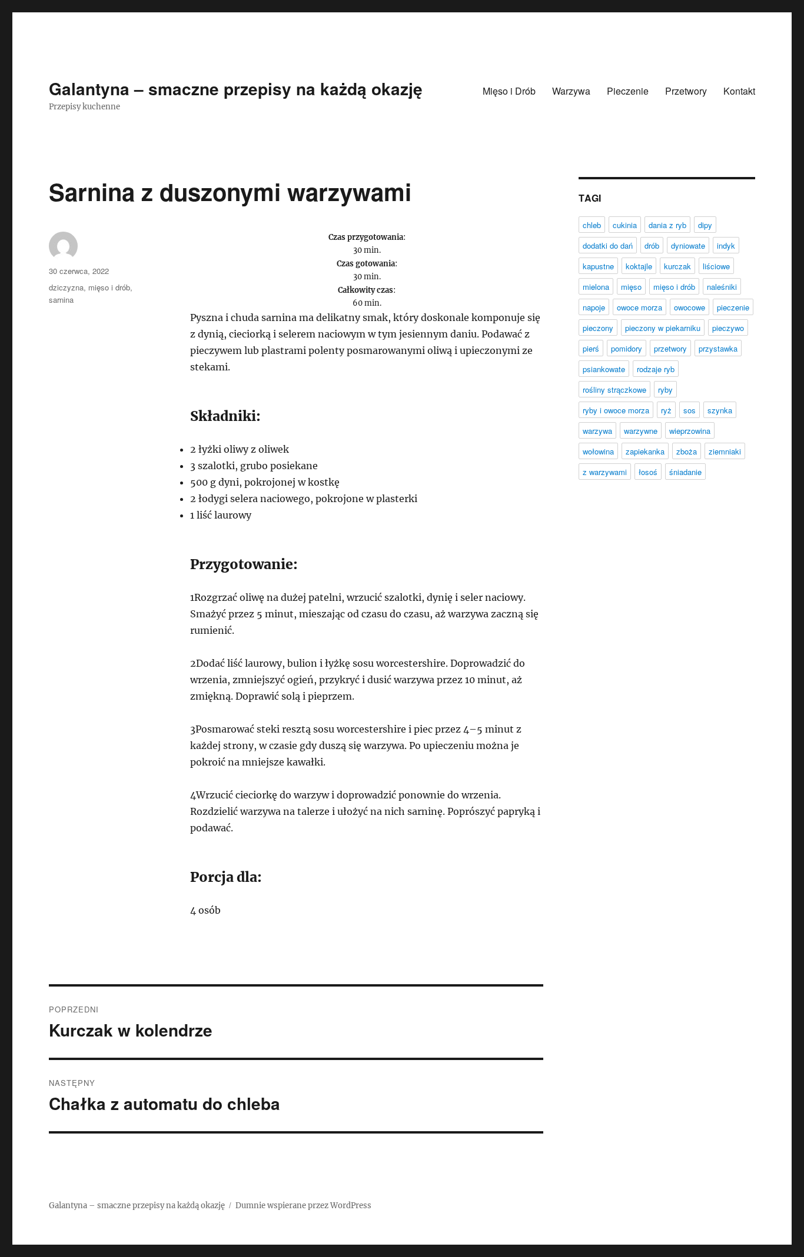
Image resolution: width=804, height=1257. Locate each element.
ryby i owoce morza (616, 410)
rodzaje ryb (656, 369)
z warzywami (605, 471)
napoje (594, 307)
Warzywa (571, 91)
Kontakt (739, 91)
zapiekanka (645, 451)
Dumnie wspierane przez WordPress (303, 1206)
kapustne (598, 266)
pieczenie (733, 307)
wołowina (598, 451)
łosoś (648, 471)
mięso (631, 286)
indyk (726, 245)
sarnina (61, 299)
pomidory (626, 348)
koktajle (639, 266)
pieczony (598, 327)
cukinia (625, 224)
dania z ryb (667, 224)
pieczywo (728, 327)
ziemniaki (725, 451)
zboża (686, 451)
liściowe (716, 266)
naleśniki (722, 286)
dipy (705, 224)
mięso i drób (109, 287)
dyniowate (688, 245)
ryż (666, 410)
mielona (596, 286)
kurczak (677, 266)
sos (689, 410)
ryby (665, 389)
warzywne (640, 430)
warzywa (597, 430)
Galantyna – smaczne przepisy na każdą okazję (236, 88)
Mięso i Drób (509, 91)
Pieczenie (628, 91)
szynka (719, 410)
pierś (591, 348)
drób (651, 245)
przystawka (718, 348)
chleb (592, 224)
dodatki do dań (608, 245)
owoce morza (639, 307)
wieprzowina (689, 430)
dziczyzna (66, 287)
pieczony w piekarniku (662, 327)
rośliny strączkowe (614, 389)
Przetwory (686, 91)
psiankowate (604, 369)
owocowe (689, 307)
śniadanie (685, 471)
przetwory (670, 348)
